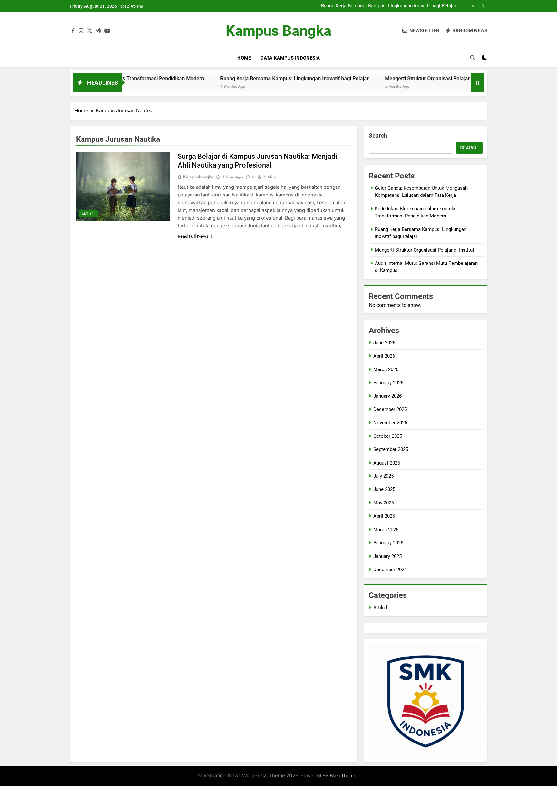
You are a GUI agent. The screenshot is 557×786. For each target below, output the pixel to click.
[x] (89, 31)
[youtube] (107, 31)
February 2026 (388, 383)
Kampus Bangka (278, 30)
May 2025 (383, 503)
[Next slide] (483, 6)
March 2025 (385, 529)
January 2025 (387, 556)
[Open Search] (472, 57)
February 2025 (388, 543)
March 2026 (385, 369)
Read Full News (193, 236)
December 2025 (390, 409)
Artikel (88, 214)
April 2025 (384, 516)
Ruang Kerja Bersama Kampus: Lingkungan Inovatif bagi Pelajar (388, 6)
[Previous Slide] (473, 6)
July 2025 (383, 476)
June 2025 (384, 489)
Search (378, 135)
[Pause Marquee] (477, 82)
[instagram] (81, 31)
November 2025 (390, 423)
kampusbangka (198, 177)
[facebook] (73, 31)
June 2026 (384, 343)
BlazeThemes (344, 775)
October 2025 (387, 436)
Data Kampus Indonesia (290, 58)
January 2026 (387, 396)
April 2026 (384, 356)
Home (244, 58)
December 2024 (390, 569)
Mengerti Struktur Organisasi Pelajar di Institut (416, 78)
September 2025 (390, 449)
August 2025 (386, 463)
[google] (98, 31)
